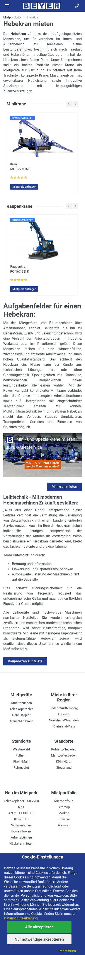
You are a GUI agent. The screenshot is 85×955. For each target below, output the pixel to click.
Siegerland (63, 768)
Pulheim (21, 755)
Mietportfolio (63, 801)
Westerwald (21, 749)
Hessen (63, 714)
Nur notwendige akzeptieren (39, 939)
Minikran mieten (64, 487)
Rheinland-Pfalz (64, 726)
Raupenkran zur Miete (25, 661)
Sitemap (64, 807)
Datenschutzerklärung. (21, 918)
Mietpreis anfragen (24, 186)
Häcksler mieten (21, 843)
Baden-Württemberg (63, 708)
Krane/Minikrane (21, 721)
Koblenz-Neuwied (63, 749)
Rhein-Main (21, 761)
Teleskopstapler (21, 709)
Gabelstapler (21, 715)
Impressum (67, 951)
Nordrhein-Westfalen (64, 720)
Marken (63, 813)
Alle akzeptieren (39, 927)
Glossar (64, 825)
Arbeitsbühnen (21, 703)
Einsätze (64, 819)
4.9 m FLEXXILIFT (21, 813)
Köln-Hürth (63, 761)
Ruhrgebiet (21, 768)
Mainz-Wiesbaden (63, 755)
